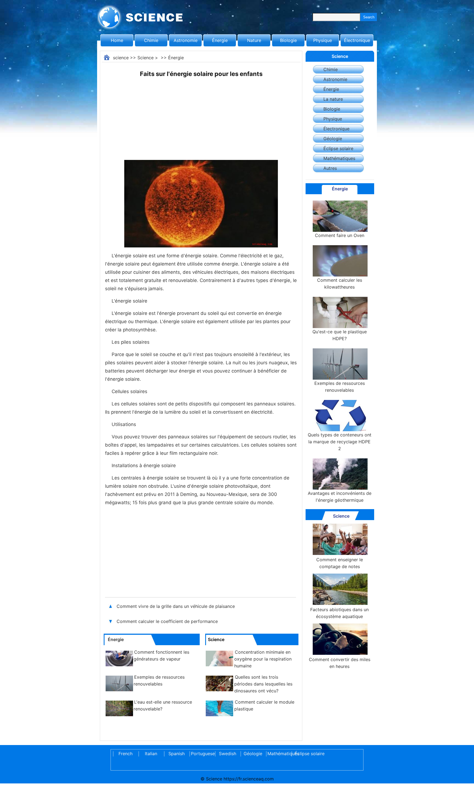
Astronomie (186, 40)
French (125, 753)
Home (117, 40)
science (121, 57)
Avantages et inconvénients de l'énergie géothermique (339, 496)
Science (145, 57)
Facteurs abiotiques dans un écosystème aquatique (339, 613)
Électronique (357, 40)
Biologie (288, 40)
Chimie (151, 40)
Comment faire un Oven (339, 235)
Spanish (176, 753)
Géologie (332, 138)
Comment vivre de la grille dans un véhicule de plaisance (176, 606)
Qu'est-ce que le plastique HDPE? (339, 335)
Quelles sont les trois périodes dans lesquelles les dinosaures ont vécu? (263, 683)
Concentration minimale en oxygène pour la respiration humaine (263, 658)
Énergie (220, 40)
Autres (330, 168)
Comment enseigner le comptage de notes (339, 563)
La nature (333, 99)
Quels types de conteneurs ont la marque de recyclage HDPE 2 (339, 441)
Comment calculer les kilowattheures (339, 283)
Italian (151, 753)
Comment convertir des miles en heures (339, 663)
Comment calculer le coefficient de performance (167, 621)
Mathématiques (339, 158)
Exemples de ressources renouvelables (339, 386)
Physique (322, 40)
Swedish (227, 753)
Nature (254, 40)
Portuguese (202, 753)
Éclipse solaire (338, 148)
